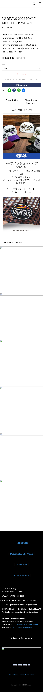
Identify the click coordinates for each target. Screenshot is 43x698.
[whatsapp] (19, 90)
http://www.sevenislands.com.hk (26, 624)
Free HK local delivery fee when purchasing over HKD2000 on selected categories (18, 38)
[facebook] (14, 90)
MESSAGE (21, 85)
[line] (9, 90)
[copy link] (23, 90)
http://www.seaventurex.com (23, 627)
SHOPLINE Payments (25, 685)
